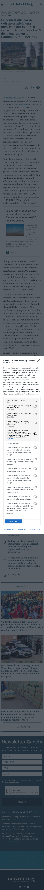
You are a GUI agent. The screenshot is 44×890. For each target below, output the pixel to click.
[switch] (35, 406)
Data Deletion (9, 529)
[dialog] (22, 445)
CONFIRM (13, 521)
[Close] (39, 361)
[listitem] (22, 401)
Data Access (22, 529)
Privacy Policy (35, 529)
